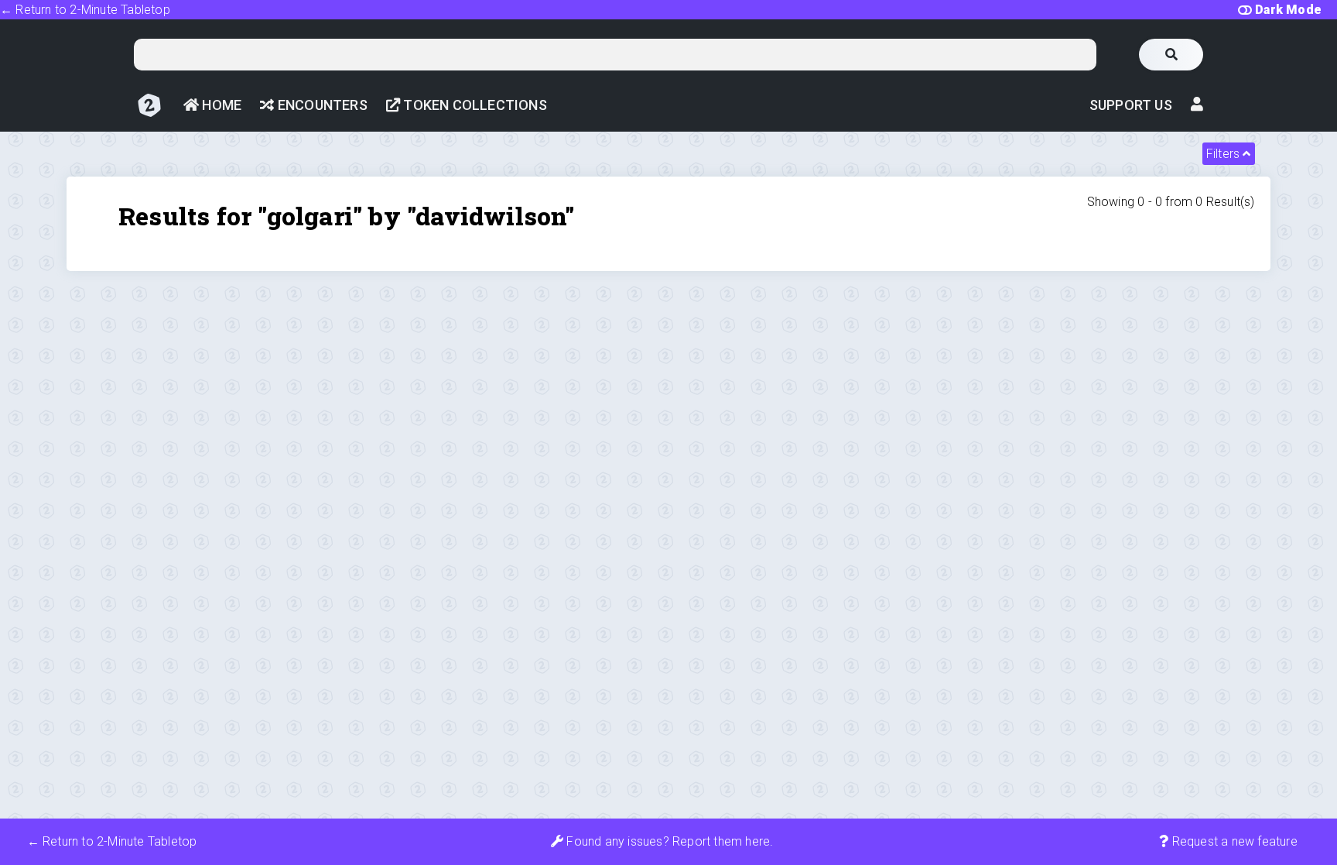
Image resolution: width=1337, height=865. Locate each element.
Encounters (321, 105)
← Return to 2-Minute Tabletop (85, 9)
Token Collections (473, 105)
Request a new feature (1232, 841)
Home (220, 105)
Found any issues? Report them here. (668, 841)
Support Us (1130, 105)
